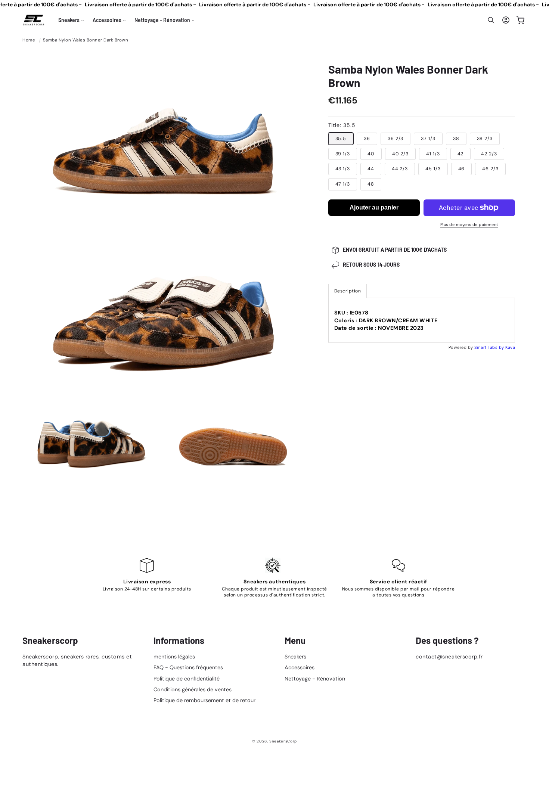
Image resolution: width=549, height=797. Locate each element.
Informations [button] (178, 640)
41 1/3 (433, 154)
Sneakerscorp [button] (50, 640)
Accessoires (299, 667)
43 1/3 (342, 169)
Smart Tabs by (489, 347)
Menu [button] (295, 640)
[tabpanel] (421, 320)
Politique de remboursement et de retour (204, 700)
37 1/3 (428, 139)
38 (456, 139)
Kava (510, 347)
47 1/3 (342, 184)
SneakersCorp (283, 741)
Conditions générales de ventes (192, 689)
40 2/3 (400, 154)
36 (367, 139)
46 (461, 169)
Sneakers (295, 656)
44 (370, 169)
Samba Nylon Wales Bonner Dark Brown (85, 40)
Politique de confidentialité (186, 678)
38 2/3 (485, 139)
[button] (71, 20)
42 (461, 154)
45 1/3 (432, 169)
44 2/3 (400, 169)
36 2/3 (395, 139)
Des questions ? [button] (447, 640)
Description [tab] (347, 291)
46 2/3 (490, 169)
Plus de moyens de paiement (469, 224)
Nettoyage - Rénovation (315, 678)
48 (370, 184)
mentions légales (174, 656)
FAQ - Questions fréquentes (188, 667)
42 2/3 (489, 154)
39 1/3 (342, 154)
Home (28, 40)
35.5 (341, 139)
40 (371, 154)
